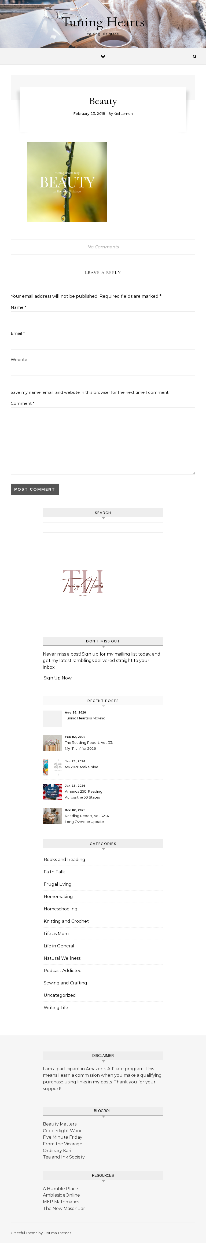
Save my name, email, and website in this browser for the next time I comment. (90, 392)
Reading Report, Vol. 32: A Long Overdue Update (87, 819)
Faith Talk (54, 871)
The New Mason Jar (64, 1208)
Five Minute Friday (62, 1137)
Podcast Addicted (63, 970)
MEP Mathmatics (61, 1201)
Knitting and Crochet (66, 921)
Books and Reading (64, 859)
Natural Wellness (62, 958)
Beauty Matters (59, 1124)
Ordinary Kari (57, 1150)
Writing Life (56, 1007)
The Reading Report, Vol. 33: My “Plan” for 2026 (89, 745)
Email (18, 333)
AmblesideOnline (61, 1195)
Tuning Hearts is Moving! (85, 718)
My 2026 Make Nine (81, 767)
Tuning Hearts (103, 21)
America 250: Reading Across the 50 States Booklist (83, 795)
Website (19, 359)
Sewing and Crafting (65, 982)
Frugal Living (58, 884)
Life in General (59, 945)
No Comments (103, 246)
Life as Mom (56, 933)
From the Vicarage (62, 1143)
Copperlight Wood (63, 1130)
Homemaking (58, 896)
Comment (23, 403)
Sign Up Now (58, 678)
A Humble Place (60, 1188)
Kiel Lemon (123, 113)
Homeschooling (61, 908)
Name (18, 307)
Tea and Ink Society (64, 1157)
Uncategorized (60, 995)
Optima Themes (57, 1233)
